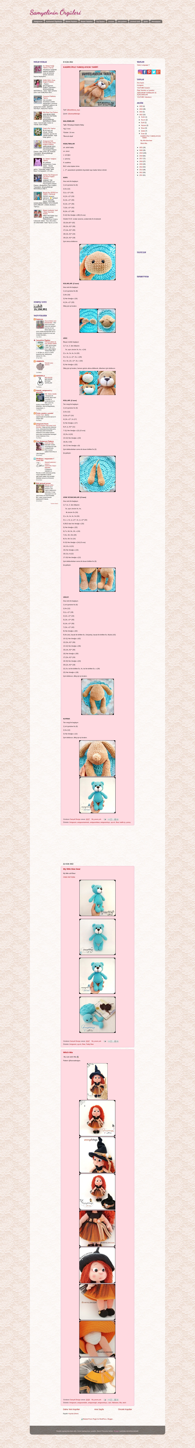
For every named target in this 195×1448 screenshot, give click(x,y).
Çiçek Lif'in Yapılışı (49, 128)
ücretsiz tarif (135, 21)
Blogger (116, 1431)
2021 (141, 147)
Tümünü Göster (54, 503)
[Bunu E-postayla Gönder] (109, 819)
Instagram (140, 85)
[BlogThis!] (111, 819)
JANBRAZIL (40, 361)
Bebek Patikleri (71, 21)
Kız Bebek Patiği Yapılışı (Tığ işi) (48, 66)
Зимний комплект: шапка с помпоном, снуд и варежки (50, 464)
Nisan (143, 128)
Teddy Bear (90, 1044)
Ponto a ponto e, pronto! (44, 413)
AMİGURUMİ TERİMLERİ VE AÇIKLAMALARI (146, 93)
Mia (120, 1402)
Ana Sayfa (99, 1409)
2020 (141, 150)
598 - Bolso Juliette (51, 394)
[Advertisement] (97, 42)
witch (124, 1402)
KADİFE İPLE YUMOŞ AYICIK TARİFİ (80, 67)
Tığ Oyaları (100, 21)
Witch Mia (68, 1052)
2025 (141, 106)
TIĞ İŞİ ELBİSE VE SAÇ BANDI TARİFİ (51, 343)
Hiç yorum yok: (97, 819)
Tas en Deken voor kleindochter (50, 322)
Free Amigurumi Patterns (45, 441)
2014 (141, 167)
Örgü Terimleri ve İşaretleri (145, 90)
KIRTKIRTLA (40, 376)
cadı (109, 1402)
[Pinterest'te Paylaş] (117, 819)
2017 (141, 158)
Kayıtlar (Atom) (73, 1413)
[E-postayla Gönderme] (104, 819)
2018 (141, 156)
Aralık (143, 117)
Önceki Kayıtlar (125, 1409)
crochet (111, 21)
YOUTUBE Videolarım (144, 97)
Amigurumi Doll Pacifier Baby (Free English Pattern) (49, 142)
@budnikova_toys (73, 110)
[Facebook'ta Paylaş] (115, 819)
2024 (141, 109)
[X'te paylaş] (113, 819)
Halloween (115, 1402)
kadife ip (122, 822)
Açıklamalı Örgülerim (54, 21)
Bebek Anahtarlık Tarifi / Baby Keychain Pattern (50, 212)
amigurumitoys (105, 822)
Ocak (143, 133)
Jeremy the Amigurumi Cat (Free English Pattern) (50, 176)
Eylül (143, 122)
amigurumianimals (83, 822)
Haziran (143, 125)
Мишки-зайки (49, 485)
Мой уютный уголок (43, 483)
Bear (117, 822)
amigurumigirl (92, 1402)
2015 (141, 164)
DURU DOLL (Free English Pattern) (49, 81)
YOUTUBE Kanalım (143, 88)
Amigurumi (38, 21)
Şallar (146, 21)
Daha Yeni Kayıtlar (71, 1409)
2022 (141, 114)
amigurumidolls (82, 1402)
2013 (141, 170)
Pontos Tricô (40, 415)
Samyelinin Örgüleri (55, 12)
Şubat (143, 131)
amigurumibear (95, 822)
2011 (141, 175)
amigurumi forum (42, 424)
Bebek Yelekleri (87, 21)
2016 (141, 161)
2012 (141, 172)
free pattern (122, 21)
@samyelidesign (74, 114)
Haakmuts (39, 319)
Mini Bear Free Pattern (50, 112)
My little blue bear (71, 869)
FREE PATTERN (69, 877)
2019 (141, 153)
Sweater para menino (49, 364)
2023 (141, 112)
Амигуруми (156, 21)
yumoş (128, 822)
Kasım (143, 120)
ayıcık (113, 822)
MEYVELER (49, 377)
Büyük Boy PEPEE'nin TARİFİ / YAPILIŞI (50, 193)
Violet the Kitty (49, 443)
